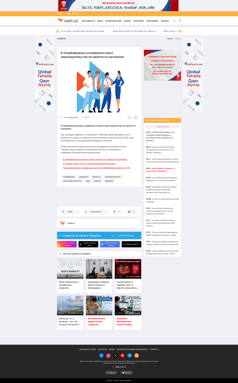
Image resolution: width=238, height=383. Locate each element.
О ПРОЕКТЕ (154, 349)
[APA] (119, 367)
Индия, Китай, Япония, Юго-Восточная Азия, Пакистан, (134, 31)
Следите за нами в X (132, 244)
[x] (65, 14)
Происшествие (113, 21)
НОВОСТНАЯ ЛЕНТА (159, 120)
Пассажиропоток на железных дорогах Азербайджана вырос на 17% (96, 168)
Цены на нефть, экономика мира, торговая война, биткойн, (82, 31)
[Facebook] (57, 14)
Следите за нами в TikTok (89, 244)
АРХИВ (112, 349)
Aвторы (165, 21)
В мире (127, 21)
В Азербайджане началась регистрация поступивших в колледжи (95, 159)
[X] (115, 355)
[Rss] (77, 14)
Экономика (152, 21)
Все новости (88, 21)
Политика (138, 21)
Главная (169, 39)
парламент (83, 177)
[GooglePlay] (111, 372)
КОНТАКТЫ (102, 349)
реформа (109, 181)
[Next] (180, 31)
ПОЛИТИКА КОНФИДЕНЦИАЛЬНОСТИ (132, 349)
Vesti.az (78, 134)
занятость (96, 177)
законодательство (112, 177)
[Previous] (57, 31)
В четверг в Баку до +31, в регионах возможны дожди (89, 163)
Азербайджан (69, 177)
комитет (97, 181)
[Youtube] (69, 14)
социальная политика (72, 181)
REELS (100, 21)
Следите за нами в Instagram (68, 244)
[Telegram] (73, 14)
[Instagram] (61, 14)
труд (88, 181)
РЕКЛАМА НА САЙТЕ (87, 349)
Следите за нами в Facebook (111, 244)
